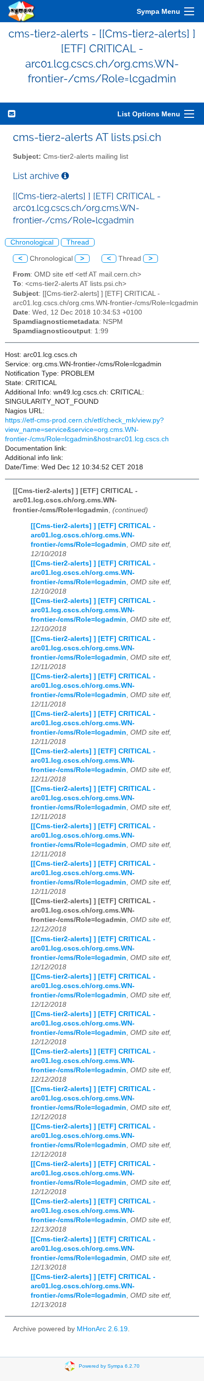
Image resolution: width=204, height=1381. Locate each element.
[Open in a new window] (65, 176)
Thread (77, 242)
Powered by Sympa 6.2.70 (109, 1366)
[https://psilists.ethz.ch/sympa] (22, 11)
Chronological (31, 242)
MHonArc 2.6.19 (102, 1329)
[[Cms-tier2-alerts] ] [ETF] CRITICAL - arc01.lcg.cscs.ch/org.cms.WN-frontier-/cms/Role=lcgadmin (93, 535)
